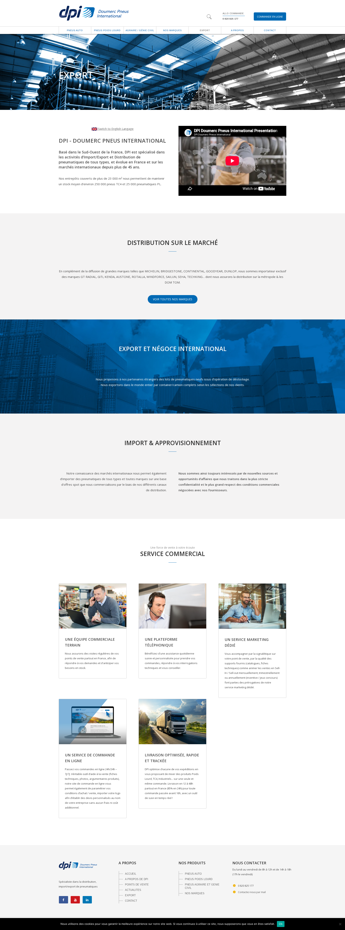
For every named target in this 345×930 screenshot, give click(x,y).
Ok (281, 923)
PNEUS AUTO (193, 873)
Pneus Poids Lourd (107, 30)
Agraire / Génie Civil (140, 30)
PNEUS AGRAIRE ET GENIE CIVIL (202, 886)
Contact (270, 30)
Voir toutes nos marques (172, 299)
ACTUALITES (133, 889)
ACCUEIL (130, 873)
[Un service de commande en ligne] (92, 721)
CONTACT (131, 900)
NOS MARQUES (194, 893)
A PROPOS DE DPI (136, 879)
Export (205, 30)
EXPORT (130, 895)
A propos (237, 30)
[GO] (209, 17)
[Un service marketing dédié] (252, 606)
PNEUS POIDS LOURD (198, 879)
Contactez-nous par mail (252, 892)
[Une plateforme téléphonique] (172, 606)
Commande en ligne (270, 16)
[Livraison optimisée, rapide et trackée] (172, 721)
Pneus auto (75, 30)
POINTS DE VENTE (137, 884)
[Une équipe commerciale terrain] (92, 606)
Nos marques (172, 30)
